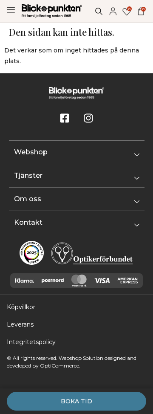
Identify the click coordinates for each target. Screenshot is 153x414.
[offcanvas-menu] (11, 10)
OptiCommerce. (60, 365)
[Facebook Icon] (64, 118)
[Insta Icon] (88, 118)
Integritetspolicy (31, 342)
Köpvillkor (21, 307)
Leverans (20, 324)
